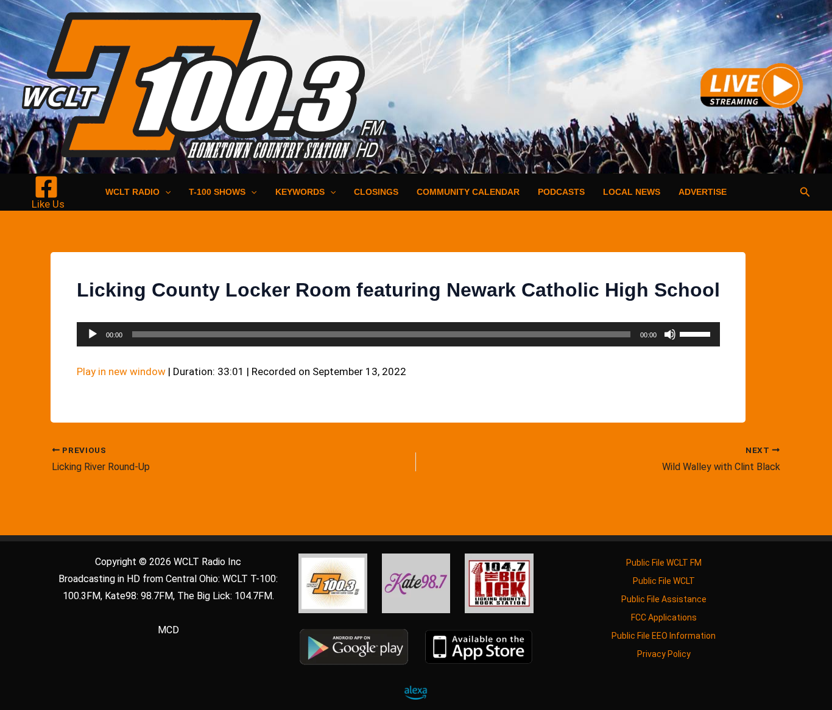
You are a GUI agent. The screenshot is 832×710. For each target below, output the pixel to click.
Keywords (300, 192)
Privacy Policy (664, 654)
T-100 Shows (217, 192)
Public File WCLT (664, 581)
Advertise (703, 192)
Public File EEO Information (664, 636)
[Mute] (670, 334)
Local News (631, 192)
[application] (398, 334)
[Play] (92, 334)
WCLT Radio (132, 192)
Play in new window (121, 371)
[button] (165, 191)
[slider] (697, 333)
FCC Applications (664, 617)
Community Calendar (468, 192)
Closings (376, 192)
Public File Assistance (664, 599)
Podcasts (561, 192)
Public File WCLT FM (664, 563)
